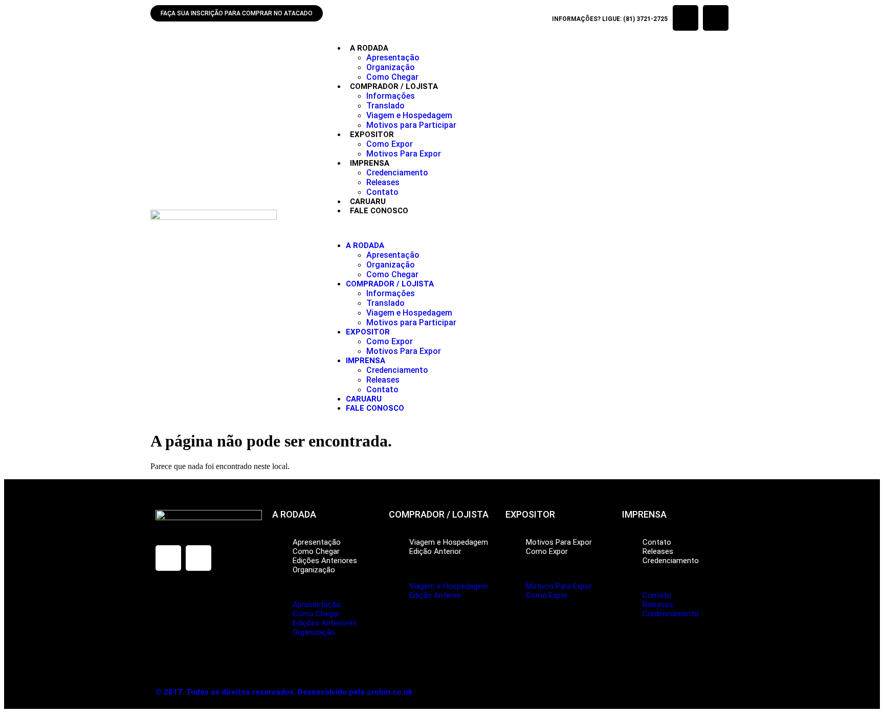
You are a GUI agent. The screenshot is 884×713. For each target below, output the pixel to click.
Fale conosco (379, 210)
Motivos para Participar (411, 125)
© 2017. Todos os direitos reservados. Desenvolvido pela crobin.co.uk (284, 692)
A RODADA (369, 48)
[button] (529, 228)
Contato (382, 192)
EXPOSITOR (372, 134)
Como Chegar (392, 77)
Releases (383, 182)
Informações (390, 96)
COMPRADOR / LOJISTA (394, 86)
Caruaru (368, 201)
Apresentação (392, 57)
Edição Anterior (435, 551)
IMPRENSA (369, 163)
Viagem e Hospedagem (409, 115)
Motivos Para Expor (403, 154)
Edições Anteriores (325, 560)
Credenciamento (397, 172)
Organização (390, 67)
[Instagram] (715, 18)
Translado (385, 105)
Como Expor (389, 144)
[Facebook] (685, 18)
